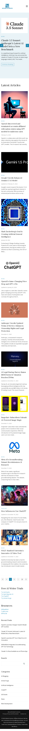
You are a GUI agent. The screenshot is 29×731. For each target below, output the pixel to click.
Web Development (6, 704)
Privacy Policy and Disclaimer (11, 713)
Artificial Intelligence (7, 685)
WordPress (14, 726)
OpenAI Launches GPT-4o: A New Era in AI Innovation (14, 639)
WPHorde (4, 613)
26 (23, 580)
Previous (2, 579)
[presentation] (1, 45)
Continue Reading (10, 57)
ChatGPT (4, 508)
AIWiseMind (4, 609)
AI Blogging (4, 676)
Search (4, 658)
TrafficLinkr (4, 611)
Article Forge (5, 681)
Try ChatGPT (5, 596)
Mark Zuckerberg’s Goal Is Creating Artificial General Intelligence (11, 234)
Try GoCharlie (5, 592)
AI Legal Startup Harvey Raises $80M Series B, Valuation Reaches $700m (13, 375)
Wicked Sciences (9, 718)
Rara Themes (18, 724)
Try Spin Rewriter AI (7, 594)
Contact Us (23, 713)
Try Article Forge (6, 598)
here (24, 722)
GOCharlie (4, 694)
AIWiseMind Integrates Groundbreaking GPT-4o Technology (13, 646)
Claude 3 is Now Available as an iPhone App (14, 651)
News (7, 38)
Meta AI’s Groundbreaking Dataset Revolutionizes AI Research (11, 462)
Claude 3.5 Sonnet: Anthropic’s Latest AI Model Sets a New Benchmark (13, 44)
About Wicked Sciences (14, 712)
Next (26, 579)
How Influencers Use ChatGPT (13, 511)
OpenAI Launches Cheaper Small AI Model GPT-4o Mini (14, 626)
